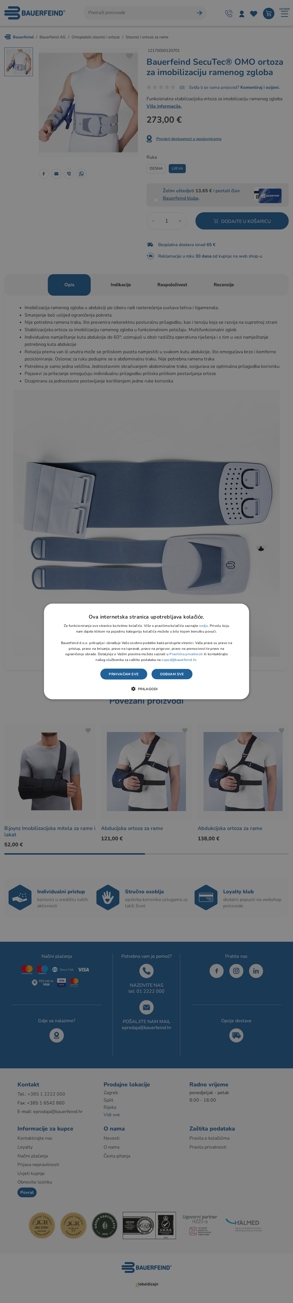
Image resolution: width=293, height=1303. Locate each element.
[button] (146, 688)
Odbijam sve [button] (172, 674)
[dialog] (146, 651)
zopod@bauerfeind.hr (178, 660)
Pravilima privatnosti (186, 654)
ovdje (203, 625)
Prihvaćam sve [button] (123, 674)
